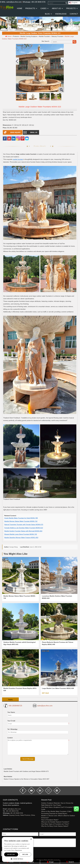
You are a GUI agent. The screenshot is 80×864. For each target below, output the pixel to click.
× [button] (31, 839)
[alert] (17, 849)
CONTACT (74, 14)
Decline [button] (25, 854)
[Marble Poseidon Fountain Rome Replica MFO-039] (20, 667)
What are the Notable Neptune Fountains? (55, 822)
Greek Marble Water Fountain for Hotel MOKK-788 (21, 518)
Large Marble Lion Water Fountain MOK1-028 (58, 688)
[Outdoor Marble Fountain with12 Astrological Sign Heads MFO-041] (20, 621)
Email (51, 862)
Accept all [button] (11, 854)
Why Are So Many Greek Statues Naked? (54, 826)
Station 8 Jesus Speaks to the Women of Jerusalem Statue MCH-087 (26, 779)
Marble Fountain (44, 36)
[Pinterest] (22, 138)
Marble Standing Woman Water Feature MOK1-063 (21, 537)
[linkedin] (14, 138)
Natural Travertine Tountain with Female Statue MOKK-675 (23, 524)
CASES (43, 8)
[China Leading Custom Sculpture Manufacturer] (6, 8)
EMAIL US (33, 132)
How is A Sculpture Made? (49, 820)
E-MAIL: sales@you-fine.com (10, 2)
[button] (17, 859)
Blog (47, 14)
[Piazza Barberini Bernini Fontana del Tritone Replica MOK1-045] (59, 621)
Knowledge (61, 14)
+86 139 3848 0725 (12, 811)
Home (11, 862)
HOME (19, 8)
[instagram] (48, 790)
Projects (71, 8)
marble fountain (18, 159)
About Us (56, 8)
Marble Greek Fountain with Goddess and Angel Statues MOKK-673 (26, 771)
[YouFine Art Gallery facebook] (2, 818)
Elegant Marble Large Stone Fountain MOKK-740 (20, 534)
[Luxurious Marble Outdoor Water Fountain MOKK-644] (59, 575)
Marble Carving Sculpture (29, 36)
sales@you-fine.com (44, 706)
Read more (18, 850)
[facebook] (5, 138)
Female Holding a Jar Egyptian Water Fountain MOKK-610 (23, 528)
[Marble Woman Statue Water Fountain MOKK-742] (20, 575)
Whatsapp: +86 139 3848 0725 (34, 2)
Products (30, 8)
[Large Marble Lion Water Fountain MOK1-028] (59, 667)
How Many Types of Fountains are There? (55, 824)
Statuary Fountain (57, 36)
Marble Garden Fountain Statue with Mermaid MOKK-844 (23, 531)
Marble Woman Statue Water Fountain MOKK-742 (20, 521)
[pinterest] (57, 790)
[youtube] (9, 138)
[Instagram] (18, 138)
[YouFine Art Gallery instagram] (3, 818)
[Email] (27, 138)
